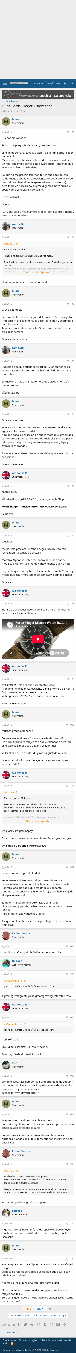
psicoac (17, 1210)
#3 (73, 303)
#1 (73, 131)
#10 (72, 724)
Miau (7, 111)
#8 (73, 603)
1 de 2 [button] (28, 1308)
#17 (72, 1114)
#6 (73, 485)
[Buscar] (71, 83)
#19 (72, 1223)
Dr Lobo (17, 961)
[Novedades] (64, 83)
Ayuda (67, 1340)
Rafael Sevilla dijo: (13, 980)
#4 (73, 360)
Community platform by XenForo (30, 1350)
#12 (72, 867)
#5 (73, 414)
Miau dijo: (9, 243)
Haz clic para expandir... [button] (38, 272)
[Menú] (5, 83)
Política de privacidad (50, 1340)
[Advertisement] (38, 39)
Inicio (5, 1343)
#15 (72, 1017)
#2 (73, 237)
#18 (72, 1163)
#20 (72, 1258)
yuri (14, 1063)
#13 (72, 946)
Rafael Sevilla (21, 933)
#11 (72, 785)
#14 (72, 973)
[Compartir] (68, 132)
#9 (73, 678)
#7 (73, 535)
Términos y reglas (28, 1340)
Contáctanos (9, 1340)
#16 (72, 1075)
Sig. (39, 1308)
